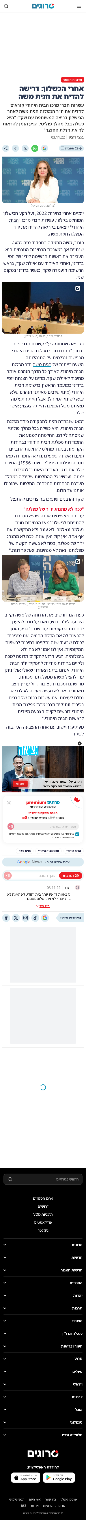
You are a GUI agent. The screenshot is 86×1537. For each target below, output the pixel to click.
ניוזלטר (43, 1230)
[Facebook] (15, 148)
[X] (25, 148)
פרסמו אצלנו (68, 1499)
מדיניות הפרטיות (54, 1505)
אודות (35, 1505)
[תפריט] (79, 6)
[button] (80, 743)
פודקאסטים (43, 1222)
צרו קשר (50, 1499)
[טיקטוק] (35, 918)
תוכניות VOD (43, 1214)
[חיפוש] (6, 6)
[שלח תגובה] (8, 876)
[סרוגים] (43, 1453)
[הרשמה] (10, 826)
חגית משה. (58, 234)
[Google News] (45, 918)
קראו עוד (20, 783)
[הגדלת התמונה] (77, 288)
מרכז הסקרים (43, 1198)
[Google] (44, 148)
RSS (23, 1505)
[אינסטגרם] (26, 918)
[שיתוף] (5, 148)
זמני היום (35, 1499)
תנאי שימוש (16, 1499)
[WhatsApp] (34, 148)
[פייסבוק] (6, 918)
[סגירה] (9, 803)
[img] (43, 308)
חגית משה (42, 364)
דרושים (43, 1206)
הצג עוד (44, 906)
